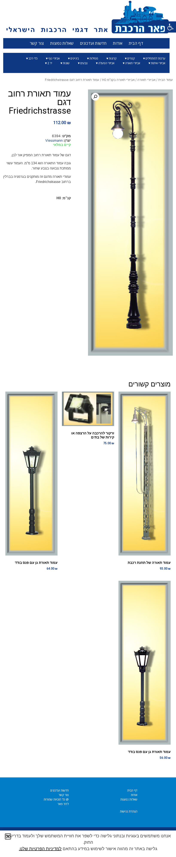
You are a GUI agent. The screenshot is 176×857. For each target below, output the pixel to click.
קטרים (131, 58)
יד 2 (49, 63)
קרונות (113, 58)
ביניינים (74, 58)
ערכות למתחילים (155, 58)
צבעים (84, 63)
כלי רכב (33, 58)
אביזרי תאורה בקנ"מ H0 (118, 80)
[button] (170, 27)
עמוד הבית (165, 80)
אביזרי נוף (54, 58)
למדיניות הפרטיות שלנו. (40, 848)
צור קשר (37, 43)
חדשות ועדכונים (93, 43)
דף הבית (136, 43)
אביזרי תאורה (132, 63)
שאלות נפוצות (61, 43)
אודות (117, 43)
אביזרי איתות (158, 63)
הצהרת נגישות (128, 811)
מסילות (94, 58)
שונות (66, 63)
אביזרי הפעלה (106, 63)
